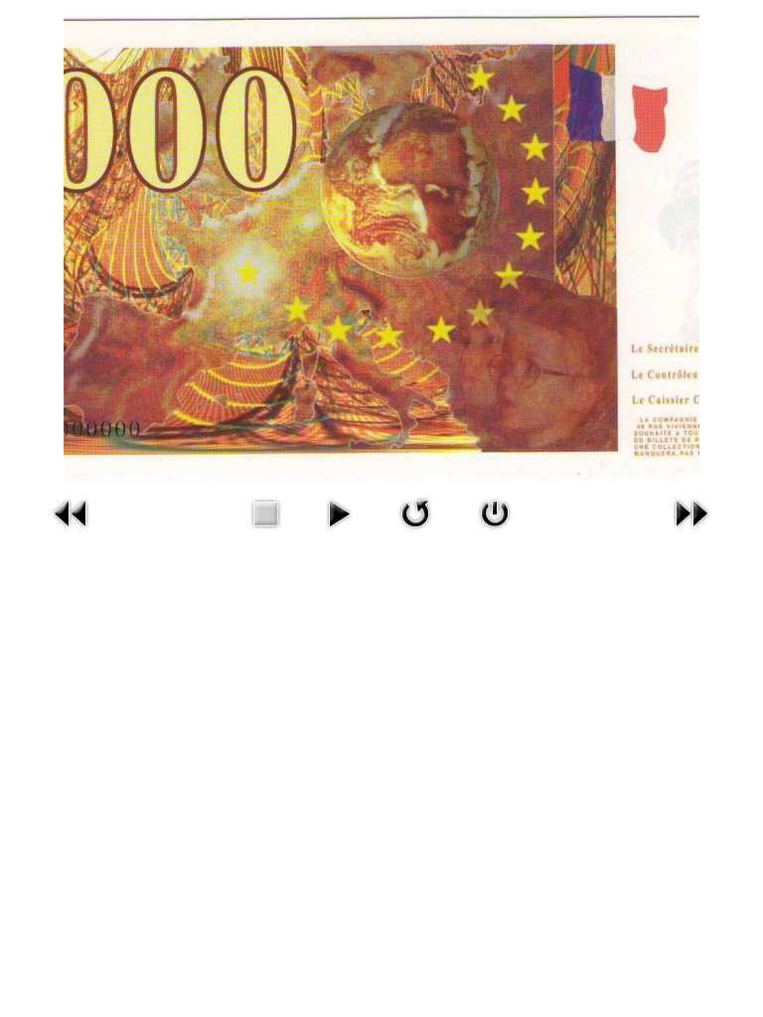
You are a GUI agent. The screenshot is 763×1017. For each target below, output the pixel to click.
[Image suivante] (691, 511)
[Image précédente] (71, 511)
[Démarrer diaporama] (339, 511)
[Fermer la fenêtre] (495, 511)
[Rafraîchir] (415, 511)
